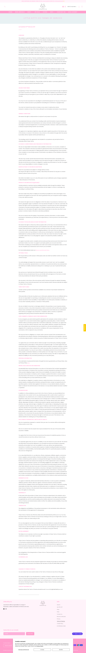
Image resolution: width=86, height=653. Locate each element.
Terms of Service (61, 621)
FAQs (58, 611)
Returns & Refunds (61, 616)
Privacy (58, 619)
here (28, 363)
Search (58, 604)
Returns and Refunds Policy (42, 250)
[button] (4, 6)
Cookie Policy (60, 623)
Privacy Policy (40, 646)
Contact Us (59, 614)
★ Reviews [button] (84, 327)
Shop (58, 609)
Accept (42, 649)
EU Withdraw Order (61, 626)
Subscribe (30, 633)
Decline (61, 649)
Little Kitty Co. (10, 650)
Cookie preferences (74, 650)
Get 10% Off (59, 607)
